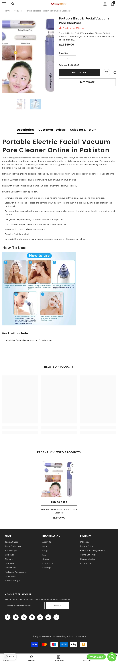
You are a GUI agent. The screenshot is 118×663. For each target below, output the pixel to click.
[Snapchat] (40, 617)
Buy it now (87, 82)
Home (7, 11)
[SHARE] (113, 72)
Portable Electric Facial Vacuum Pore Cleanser (59, 511)
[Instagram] (16, 617)
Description (25, 130)
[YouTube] (48, 617)
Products (18, 11)
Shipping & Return (83, 130)
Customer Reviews (52, 130)
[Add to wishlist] (73, 465)
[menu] (4, 4)
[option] (28, 54)
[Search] (13, 4)
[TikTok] (32, 617)
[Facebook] (7, 617)
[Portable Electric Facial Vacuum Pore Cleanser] (59, 479)
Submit (57, 605)
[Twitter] (56, 617)
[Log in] (105, 4)
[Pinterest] (24, 617)
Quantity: (63, 53)
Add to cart (79, 72)
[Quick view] (73, 472)
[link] (106, 72)
